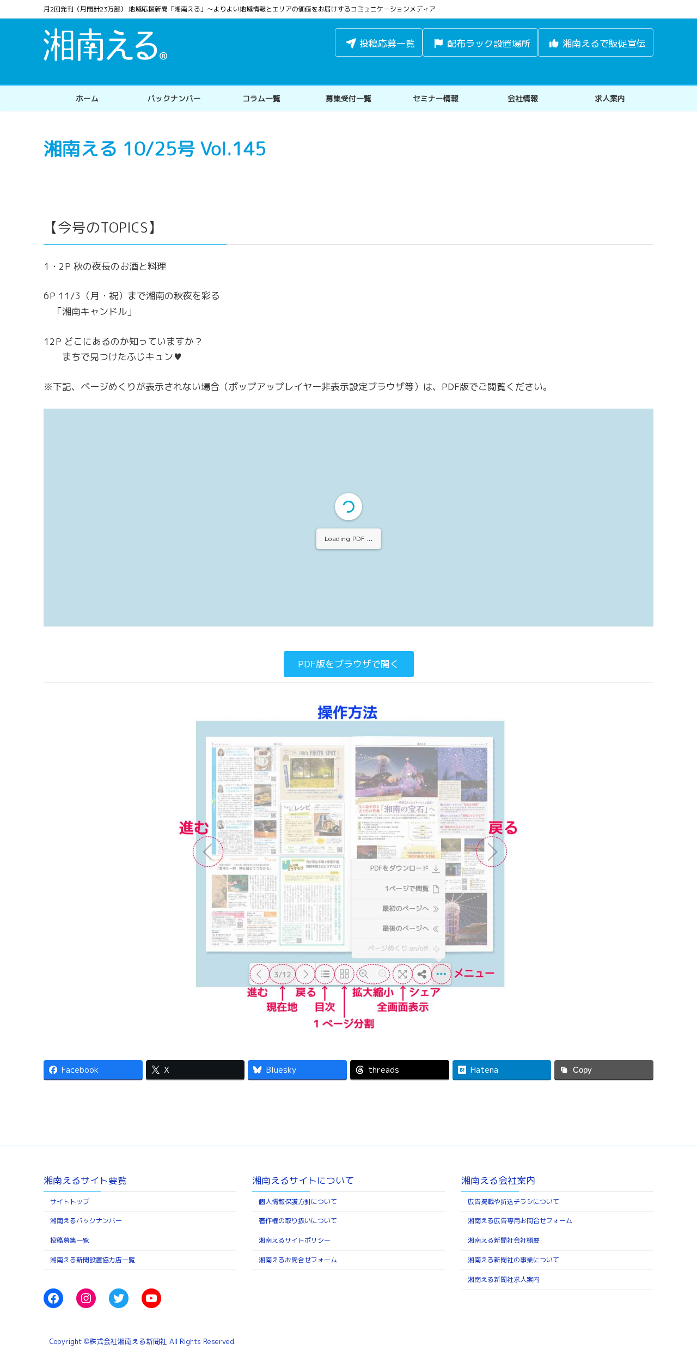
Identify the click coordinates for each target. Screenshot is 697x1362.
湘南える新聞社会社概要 (504, 1240)
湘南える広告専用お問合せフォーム (520, 1221)
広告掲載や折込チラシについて (513, 1201)
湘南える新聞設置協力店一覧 (92, 1259)
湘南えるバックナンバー (86, 1221)
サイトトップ (69, 1201)
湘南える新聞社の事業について (513, 1259)
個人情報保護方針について (298, 1201)
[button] (349, 664)
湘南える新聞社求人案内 (504, 1279)
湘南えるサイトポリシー (295, 1240)
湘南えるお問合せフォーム (298, 1259)
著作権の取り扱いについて (298, 1221)
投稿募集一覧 (69, 1240)
